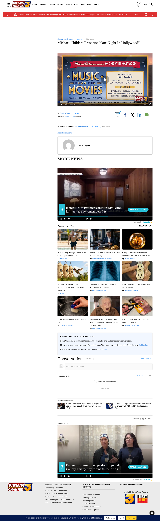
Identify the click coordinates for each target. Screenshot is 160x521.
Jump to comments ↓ (66, 133)
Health (69, 4)
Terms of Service (51, 485)
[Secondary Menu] (11, 4)
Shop (82, 4)
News (34, 4)
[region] (105, 388)
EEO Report (50, 500)
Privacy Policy (65, 485)
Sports (52, 4)
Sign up (148, 358)
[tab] (65, 376)
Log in (142, 358)
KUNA (60, 4)
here (105, 349)
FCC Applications (63, 500)
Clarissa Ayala (65, 113)
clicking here (143, 345)
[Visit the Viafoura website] (147, 419)
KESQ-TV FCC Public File (56, 491)
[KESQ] (21, 4)
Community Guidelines (54, 488)
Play (89, 4)
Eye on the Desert (81, 126)
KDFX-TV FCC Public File (56, 497)
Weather (43, 4)
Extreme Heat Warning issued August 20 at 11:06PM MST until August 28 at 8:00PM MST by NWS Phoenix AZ (84, 14)
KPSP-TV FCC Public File (56, 494)
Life (76, 4)
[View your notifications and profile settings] (150, 375)
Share (96, 4)
